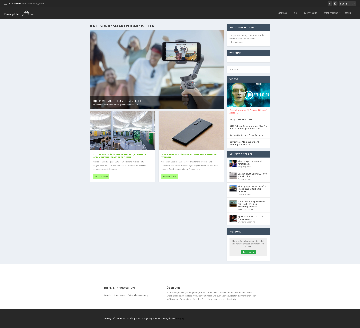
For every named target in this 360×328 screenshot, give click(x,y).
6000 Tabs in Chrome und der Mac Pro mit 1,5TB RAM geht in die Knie (248, 127)
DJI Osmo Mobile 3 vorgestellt (117, 101)
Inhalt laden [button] (248, 252)
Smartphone (331, 13)
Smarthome (310, 13)
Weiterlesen (101, 176)
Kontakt (107, 295)
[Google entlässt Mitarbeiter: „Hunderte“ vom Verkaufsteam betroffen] (122, 130)
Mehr (348, 13)
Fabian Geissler (113, 104)
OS (295, 13)
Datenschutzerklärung (138, 295)
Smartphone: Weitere (129, 104)
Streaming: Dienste (245, 209)
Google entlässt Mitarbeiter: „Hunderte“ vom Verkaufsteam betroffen (120, 156)
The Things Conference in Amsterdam (250, 162)
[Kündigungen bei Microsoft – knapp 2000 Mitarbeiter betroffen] (233, 188)
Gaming (282, 13)
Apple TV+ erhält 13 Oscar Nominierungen (251, 217)
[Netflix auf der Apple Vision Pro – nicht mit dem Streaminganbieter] (233, 203)
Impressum (119, 295)
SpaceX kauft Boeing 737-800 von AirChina (252, 175)
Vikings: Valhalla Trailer (241, 119)
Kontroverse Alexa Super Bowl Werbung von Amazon (244, 143)
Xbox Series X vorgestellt (33, 3)
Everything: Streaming (246, 222)
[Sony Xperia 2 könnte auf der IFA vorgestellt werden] (191, 130)
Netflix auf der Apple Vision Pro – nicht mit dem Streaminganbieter (251, 204)
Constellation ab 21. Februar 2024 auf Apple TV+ (248, 111)
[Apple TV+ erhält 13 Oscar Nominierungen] (233, 218)
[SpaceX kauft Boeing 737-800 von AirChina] (233, 175)
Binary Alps (180, 318)
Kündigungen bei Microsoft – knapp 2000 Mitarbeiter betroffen (252, 189)
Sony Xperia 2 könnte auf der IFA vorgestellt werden (191, 156)
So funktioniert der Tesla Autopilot (247, 135)
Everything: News (244, 166)
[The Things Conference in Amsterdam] (233, 163)
